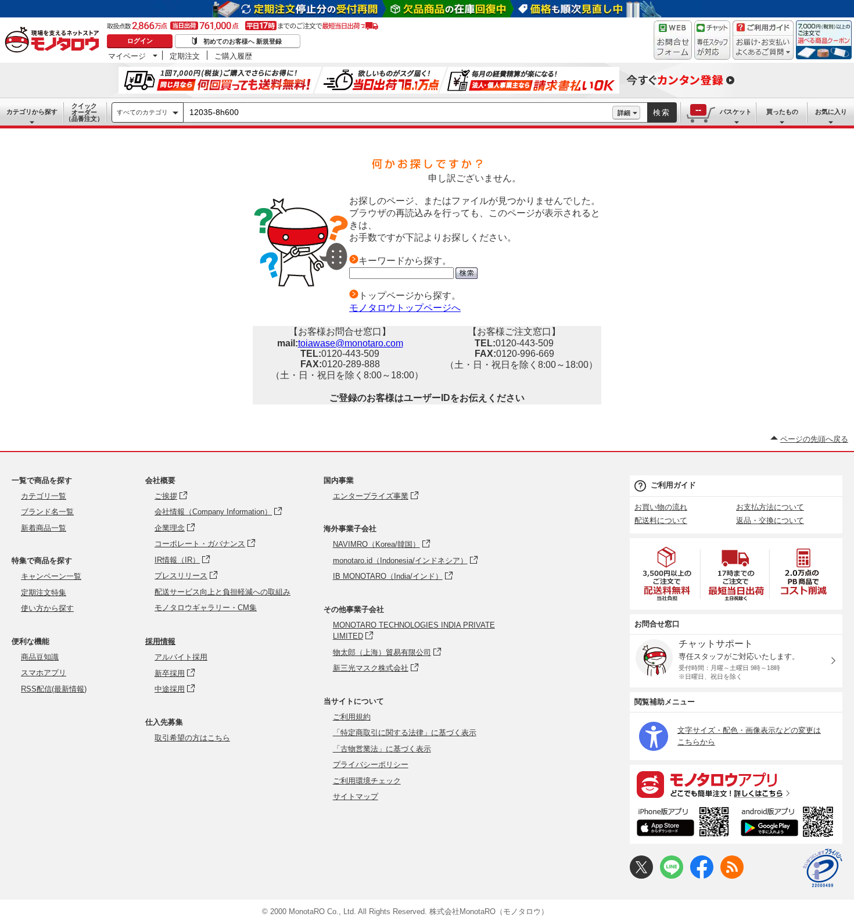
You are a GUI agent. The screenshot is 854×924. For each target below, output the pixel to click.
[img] (54, 41)
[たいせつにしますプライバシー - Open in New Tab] (822, 868)
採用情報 (160, 641)
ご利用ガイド (673, 485)
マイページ (127, 56)
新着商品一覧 (43, 528)
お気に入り (831, 111)
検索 (661, 112)
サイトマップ (355, 796)
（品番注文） (84, 112)
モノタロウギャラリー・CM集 (206, 607)
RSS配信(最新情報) (54, 689)
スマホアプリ (43, 672)
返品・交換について (770, 520)
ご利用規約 (352, 716)
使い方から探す (47, 608)
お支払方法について (770, 507)
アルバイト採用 (181, 657)
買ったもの (782, 111)
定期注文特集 (43, 592)
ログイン (140, 40)
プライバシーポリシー (370, 764)
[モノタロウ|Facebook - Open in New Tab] (701, 876)
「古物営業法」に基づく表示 (382, 748)
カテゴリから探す (32, 111)
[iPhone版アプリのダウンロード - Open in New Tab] (683, 823)
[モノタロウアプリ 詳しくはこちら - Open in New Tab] (736, 784)
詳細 (624, 112)
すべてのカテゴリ (142, 112)
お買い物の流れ (660, 507)
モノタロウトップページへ (405, 308)
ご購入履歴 (233, 56)
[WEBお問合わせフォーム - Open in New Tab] (673, 40)
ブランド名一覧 (47, 511)
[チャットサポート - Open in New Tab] (712, 40)
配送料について (660, 520)
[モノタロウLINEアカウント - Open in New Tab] (671, 876)
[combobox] (398, 113)
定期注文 (185, 56)
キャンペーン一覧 (51, 576)
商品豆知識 (40, 657)
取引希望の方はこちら (192, 737)
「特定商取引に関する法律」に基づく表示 (404, 732)
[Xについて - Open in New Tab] (641, 876)
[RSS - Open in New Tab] (732, 876)
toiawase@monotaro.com (350, 343)
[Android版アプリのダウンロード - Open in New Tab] (789, 823)
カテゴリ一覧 (43, 496)
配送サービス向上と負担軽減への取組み (222, 592)
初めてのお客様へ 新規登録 (242, 41)
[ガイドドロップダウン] (763, 48)
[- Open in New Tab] (667, 574)
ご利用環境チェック (367, 780)
